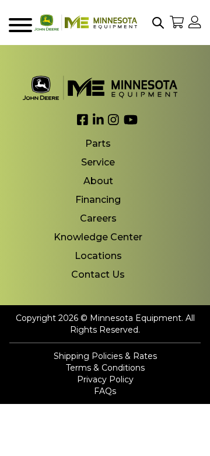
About (98, 180)
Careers (98, 218)
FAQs (105, 391)
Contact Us (98, 274)
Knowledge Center (98, 237)
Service (98, 162)
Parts (98, 143)
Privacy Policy (105, 379)
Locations (98, 255)
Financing (98, 199)
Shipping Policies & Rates (105, 356)
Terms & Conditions (105, 367)
